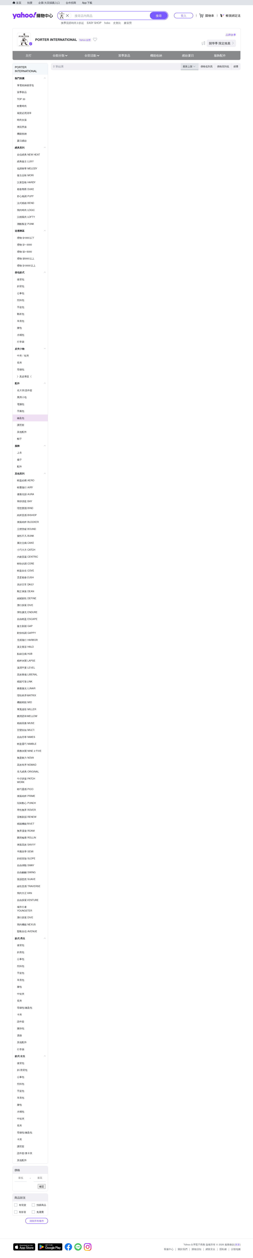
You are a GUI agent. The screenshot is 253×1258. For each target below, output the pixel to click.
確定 (41, 1186)
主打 (28, 55)
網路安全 (210, 1249)
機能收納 (156, 55)
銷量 (236, 66)
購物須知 (196, 1249)
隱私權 (223, 1249)
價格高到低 (223, 66)
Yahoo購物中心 (32, 15)
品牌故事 (231, 34)
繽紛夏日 (188, 55)
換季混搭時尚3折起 (72, 22)
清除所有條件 (36, 1221)
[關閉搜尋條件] (67, 15)
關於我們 (182, 1249)
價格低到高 (207, 66)
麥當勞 (128, 22)
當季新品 (124, 55)
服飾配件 (220, 55)
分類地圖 (236, 1249)
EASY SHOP (94, 22)
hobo (107, 22)
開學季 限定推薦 (219, 43)
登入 (183, 15)
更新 (237, 1244)
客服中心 (169, 1249)
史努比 (117, 22)
